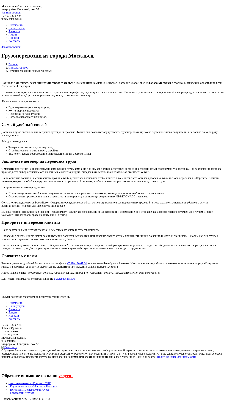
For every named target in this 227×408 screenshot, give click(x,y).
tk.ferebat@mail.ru (64, 278)
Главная (13, 64)
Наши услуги (17, 28)
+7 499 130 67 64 (77, 263)
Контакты (14, 40)
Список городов (18, 67)
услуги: (66, 375)
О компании (16, 24)
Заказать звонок (11, 12)
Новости (14, 37)
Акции (13, 34)
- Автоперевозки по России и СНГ (30, 383)
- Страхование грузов (21, 392)
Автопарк (14, 31)
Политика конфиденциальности (176, 356)
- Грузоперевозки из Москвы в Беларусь (33, 386)
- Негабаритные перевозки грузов (29, 389)
